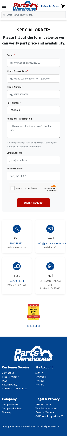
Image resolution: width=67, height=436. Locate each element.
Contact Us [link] (8, 372)
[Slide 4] (36, 326)
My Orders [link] (41, 376)
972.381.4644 (17, 280)
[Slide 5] (39, 326)
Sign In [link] (39, 372)
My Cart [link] (39, 384)
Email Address (14, 152)
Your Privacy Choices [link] (46, 408)
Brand (10, 55)
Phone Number (15, 168)
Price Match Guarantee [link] (14, 388)
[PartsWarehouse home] (30, 4)
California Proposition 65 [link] (49, 416)
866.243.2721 (17, 243)
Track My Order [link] (10, 376)
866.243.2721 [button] (50, 6)
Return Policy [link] (9, 384)
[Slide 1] (28, 326)
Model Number (14, 86)
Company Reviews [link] (12, 408)
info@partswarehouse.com (52, 243)
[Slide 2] (31, 326)
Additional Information (19, 118)
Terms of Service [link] (44, 412)
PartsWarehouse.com (29, 426)
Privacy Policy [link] (43, 404)
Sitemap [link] (6, 412)
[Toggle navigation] (4, 6)
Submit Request (33, 202)
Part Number (13, 102)
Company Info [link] (10, 404)
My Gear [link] (39, 380)
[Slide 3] (33, 326)
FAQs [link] (4, 380)
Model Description (17, 71)
